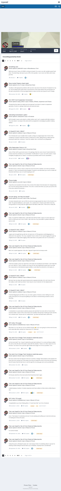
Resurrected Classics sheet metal (19, 83)
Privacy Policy (27, 485)
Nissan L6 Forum (31, 133)
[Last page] (22, 61)
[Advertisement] (19, 21)
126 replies (22, 142)
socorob (20, 182)
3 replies (25, 94)
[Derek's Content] (56, 50)
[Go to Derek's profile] (6, 68)
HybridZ (4, 2)
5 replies (22, 191)
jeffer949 (20, 68)
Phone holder (13, 180)
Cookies (35, 485)
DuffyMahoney (21, 324)
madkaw (20, 133)
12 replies (23, 109)
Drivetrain (31, 116)
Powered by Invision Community (30, 488)
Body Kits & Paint (30, 85)
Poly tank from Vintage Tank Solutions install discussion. (26, 337)
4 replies (20, 77)
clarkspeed (21, 116)
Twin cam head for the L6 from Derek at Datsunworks (25, 164)
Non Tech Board (32, 198)
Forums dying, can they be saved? (19, 196)
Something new (13, 67)
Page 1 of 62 (28, 60)
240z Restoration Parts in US (17, 147)
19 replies (22, 207)
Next (18, 60)
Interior (29, 182)
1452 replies (22, 174)
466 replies (23, 332)
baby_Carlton (21, 101)
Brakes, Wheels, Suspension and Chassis (40, 101)
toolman (20, 149)
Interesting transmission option (18, 115)
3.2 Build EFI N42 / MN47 (16, 131)
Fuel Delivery (29, 339)
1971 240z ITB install (15, 323)
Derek (10, 68)
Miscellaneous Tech (33, 68)
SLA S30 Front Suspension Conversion (21, 100)
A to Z (19, 85)
